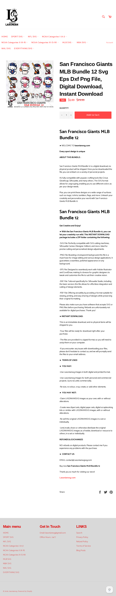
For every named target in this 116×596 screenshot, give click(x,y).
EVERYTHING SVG (23, 48)
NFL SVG (32, 36)
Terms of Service (83, 546)
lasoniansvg (13, 591)
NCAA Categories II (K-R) (14, 42)
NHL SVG (6, 48)
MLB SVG (67, 42)
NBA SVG (81, 42)
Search (79, 533)
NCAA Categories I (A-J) (54, 36)
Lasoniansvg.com (68, 478)
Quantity (64, 108)
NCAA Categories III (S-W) (44, 42)
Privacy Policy (82, 537)
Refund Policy (82, 541)
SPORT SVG (17, 36)
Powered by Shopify (25, 591)
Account (109, 42)
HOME (5, 36)
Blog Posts (80, 550)
